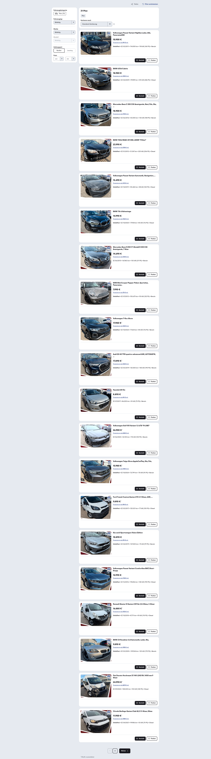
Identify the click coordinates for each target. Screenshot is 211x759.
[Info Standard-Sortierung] (114, 24)
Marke (56, 29)
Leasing (70, 50)
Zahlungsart (58, 47)
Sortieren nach (86, 20)
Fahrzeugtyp (58, 19)
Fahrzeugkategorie (60, 10)
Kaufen (59, 50)
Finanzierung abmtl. (120, 42)
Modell (56, 37)
